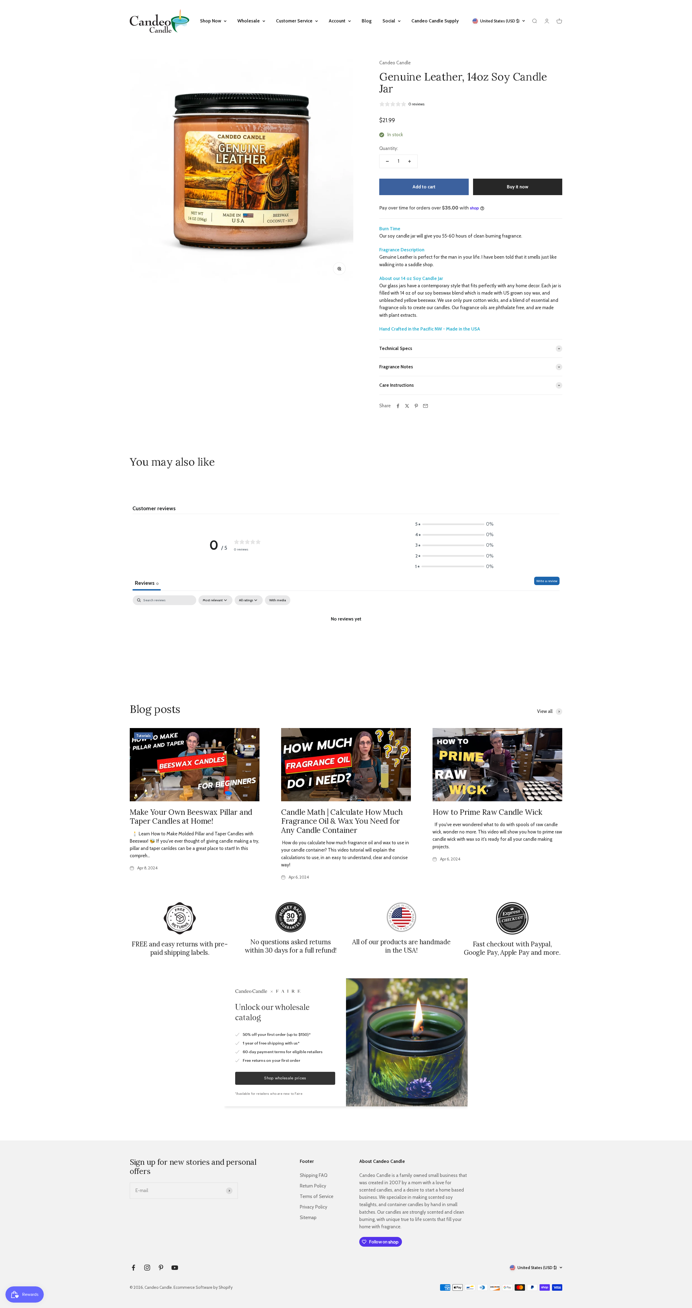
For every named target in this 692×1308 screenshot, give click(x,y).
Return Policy (313, 1186)
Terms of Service (316, 1196)
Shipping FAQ (313, 1175)
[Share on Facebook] (397, 406)
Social (388, 21)
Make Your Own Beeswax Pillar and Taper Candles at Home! (191, 816)
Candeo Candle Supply (435, 21)
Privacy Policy (313, 1207)
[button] (454, 524)
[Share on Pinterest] (416, 406)
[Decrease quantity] (387, 161)
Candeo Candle (395, 62)
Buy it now (517, 186)
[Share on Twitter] (407, 406)
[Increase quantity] (409, 161)
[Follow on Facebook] (133, 1267)
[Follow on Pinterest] (161, 1267)
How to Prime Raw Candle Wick (487, 812)
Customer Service (294, 21)
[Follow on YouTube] (174, 1267)
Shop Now (210, 21)
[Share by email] (425, 406)
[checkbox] (277, 600)
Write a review (546, 581)
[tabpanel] (346, 637)
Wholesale (248, 21)
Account (337, 21)
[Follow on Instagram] (147, 1267)
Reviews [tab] (147, 583)
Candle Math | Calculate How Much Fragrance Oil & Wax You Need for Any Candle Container (342, 821)
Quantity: (388, 148)
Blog (367, 21)
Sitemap (308, 1217)
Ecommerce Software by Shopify (203, 1287)
